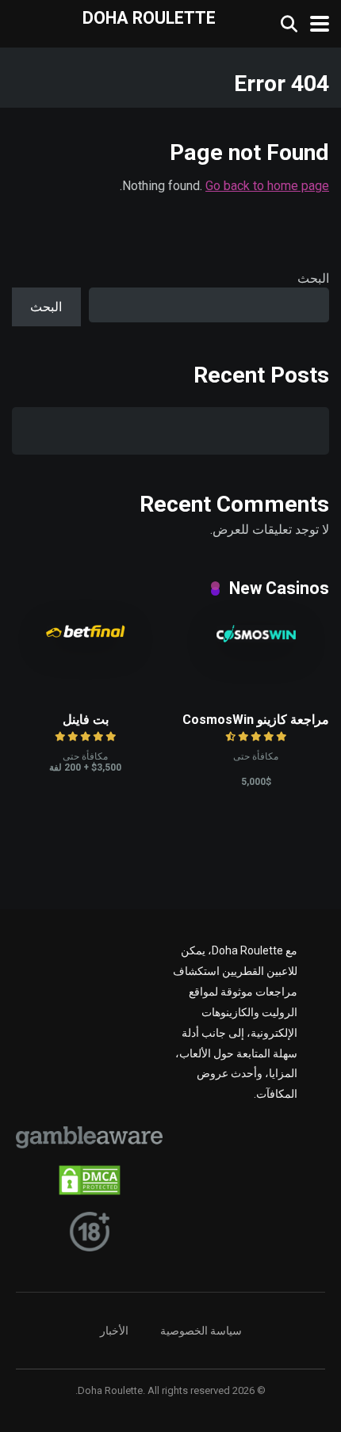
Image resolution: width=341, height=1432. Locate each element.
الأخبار (114, 1330)
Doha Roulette (149, 17)
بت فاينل (86, 719)
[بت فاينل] (85, 633)
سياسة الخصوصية (201, 1330)
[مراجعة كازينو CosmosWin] (256, 638)
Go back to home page (267, 185)
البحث (313, 278)
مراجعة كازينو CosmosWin (255, 719)
